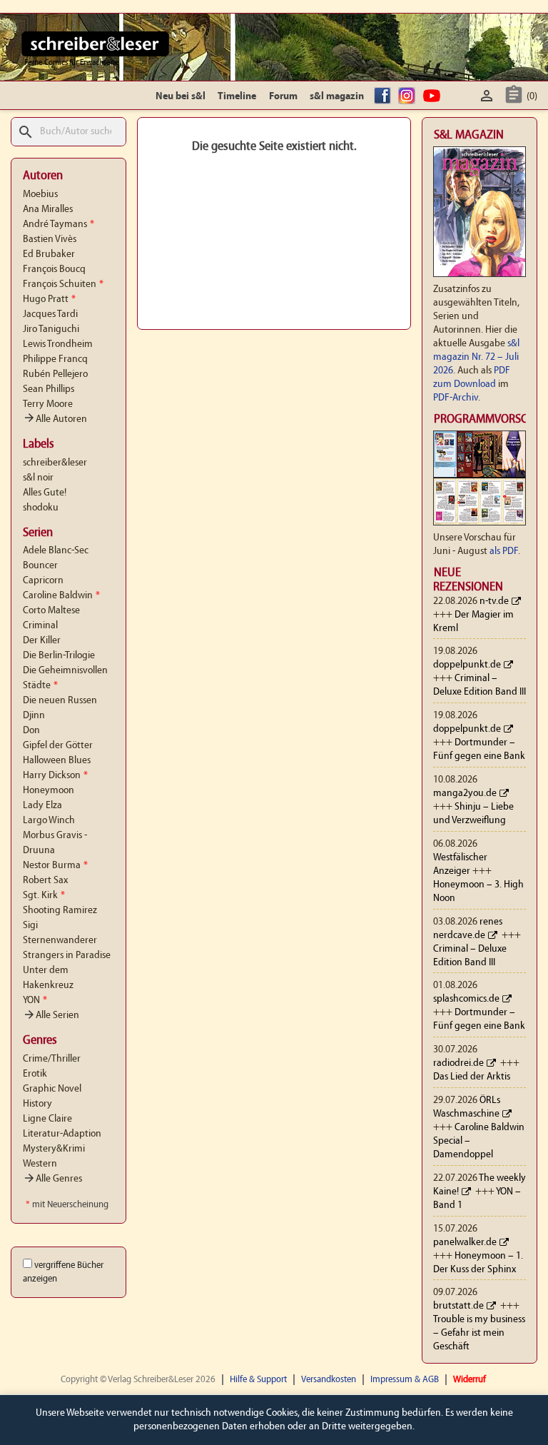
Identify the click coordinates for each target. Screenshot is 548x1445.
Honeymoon (48, 790)
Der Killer (42, 640)
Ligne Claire (47, 1119)
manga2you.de (465, 793)
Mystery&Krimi (54, 1149)
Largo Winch (49, 820)
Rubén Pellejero (55, 374)
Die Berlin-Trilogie (59, 655)
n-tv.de (494, 601)
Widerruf (469, 1379)
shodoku (41, 508)
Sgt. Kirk (44, 895)
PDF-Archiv (455, 398)
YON (35, 1000)
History (37, 1104)
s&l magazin (337, 96)
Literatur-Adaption (62, 1134)
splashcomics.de (466, 999)
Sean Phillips (48, 389)
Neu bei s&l (181, 96)
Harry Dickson (55, 775)
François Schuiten (63, 284)
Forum (283, 96)
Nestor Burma (55, 865)
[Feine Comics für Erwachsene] (95, 43)
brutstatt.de (458, 1306)
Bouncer (40, 565)
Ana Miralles (48, 209)
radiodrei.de (458, 1063)
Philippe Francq (55, 359)
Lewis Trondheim (58, 344)
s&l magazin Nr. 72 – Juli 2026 (476, 357)
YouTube (433, 96)
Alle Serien (51, 1015)
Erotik (35, 1074)
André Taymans (58, 224)
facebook (384, 96)
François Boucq (54, 269)
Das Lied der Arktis (471, 1077)
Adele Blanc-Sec (55, 550)
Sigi (30, 925)
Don (31, 730)
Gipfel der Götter (58, 745)
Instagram (408, 96)
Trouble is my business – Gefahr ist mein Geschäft (479, 1333)
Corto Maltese (51, 610)
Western (40, 1164)
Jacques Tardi (50, 314)
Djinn (34, 715)
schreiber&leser (55, 463)
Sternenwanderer (60, 940)
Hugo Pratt (49, 299)
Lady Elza (42, 805)
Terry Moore (48, 404)
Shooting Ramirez (60, 910)
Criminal (40, 625)
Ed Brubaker (49, 254)
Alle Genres (52, 1179)
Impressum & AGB (404, 1379)
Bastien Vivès (49, 239)
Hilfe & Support (258, 1379)
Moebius (40, 194)
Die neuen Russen (60, 700)
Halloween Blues (57, 760)
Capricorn (43, 580)
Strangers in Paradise (67, 955)
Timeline (237, 96)
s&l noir (38, 478)
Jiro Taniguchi (51, 329)
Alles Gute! (44, 493)
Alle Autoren (55, 419)
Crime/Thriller (52, 1059)
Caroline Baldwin (61, 595)
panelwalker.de (465, 1242)
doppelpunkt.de (467, 665)
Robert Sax (45, 880)
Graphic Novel (52, 1089)
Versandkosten (328, 1379)
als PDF (503, 551)
